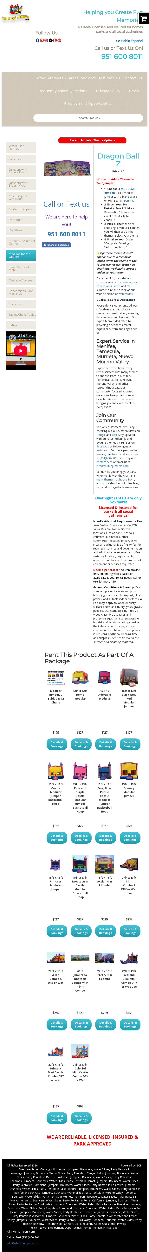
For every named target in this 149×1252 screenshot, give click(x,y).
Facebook (102, 446)
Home (40, 78)
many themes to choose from (115, 479)
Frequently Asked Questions (62, 91)
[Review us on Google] (42, 40)
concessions (104, 286)
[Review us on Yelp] (55, 40)
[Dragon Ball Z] (67, 170)
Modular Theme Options (19, 255)
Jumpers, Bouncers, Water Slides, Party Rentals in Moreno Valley (82, 1192)
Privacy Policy (108, 91)
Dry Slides (15, 230)
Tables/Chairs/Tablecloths (22, 314)
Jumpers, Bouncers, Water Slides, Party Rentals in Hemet (59, 1181)
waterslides (126, 294)
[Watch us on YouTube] (59, 40)
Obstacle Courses (20, 280)
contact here (104, 462)
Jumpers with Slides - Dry (18, 171)
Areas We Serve (82, 78)
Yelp (114, 435)
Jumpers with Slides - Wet (18, 184)
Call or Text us (66, 204)
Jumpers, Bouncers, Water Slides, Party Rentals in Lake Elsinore (72, 1187)
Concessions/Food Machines (21, 292)
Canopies (15, 304)
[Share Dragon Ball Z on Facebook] (67, 244)
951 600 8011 (67, 234)
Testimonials (109, 78)
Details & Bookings (56, 744)
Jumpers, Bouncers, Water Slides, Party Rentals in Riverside (91, 1204)
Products (56, 78)
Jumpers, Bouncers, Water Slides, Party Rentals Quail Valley (53, 1220)
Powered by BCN (131, 1165)
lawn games (129, 282)
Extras (13, 325)
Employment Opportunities (88, 103)
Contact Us (132, 78)
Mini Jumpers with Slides (18, 197)
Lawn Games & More (19, 269)
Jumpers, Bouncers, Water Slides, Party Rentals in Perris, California (62, 1200)
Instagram (102, 450)
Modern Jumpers (20, 209)
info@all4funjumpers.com (23, 1243)
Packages (15, 220)
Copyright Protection (53, 1169)
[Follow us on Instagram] (46, 40)
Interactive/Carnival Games (22, 242)
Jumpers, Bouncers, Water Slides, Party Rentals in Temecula (58, 1212)
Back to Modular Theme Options (92, 140)
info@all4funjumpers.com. (112, 466)
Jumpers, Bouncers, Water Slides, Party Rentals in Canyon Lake (63, 1173)
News (134, 91)
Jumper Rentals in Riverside (101, 1227)
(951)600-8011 (108, 458)
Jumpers (15, 159)
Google (101, 435)
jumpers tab (126, 200)
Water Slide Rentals (16, 147)
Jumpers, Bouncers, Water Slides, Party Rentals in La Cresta (85, 1185)
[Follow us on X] (51, 40)
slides (116, 286)
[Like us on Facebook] (38, 40)
